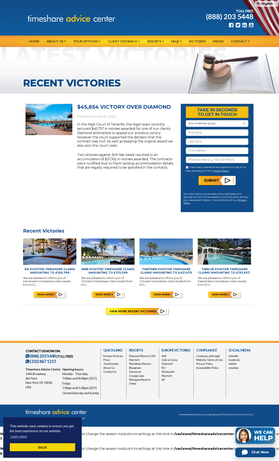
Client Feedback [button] (122, 41)
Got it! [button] (42, 447)
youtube (234, 367)
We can (263, 436)
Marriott (134, 359)
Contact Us (110, 371)
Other (132, 383)
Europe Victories (113, 356)
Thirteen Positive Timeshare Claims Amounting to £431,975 (166, 270)
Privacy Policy (221, 170)
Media (218, 41)
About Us (109, 367)
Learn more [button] (18, 436)
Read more (45, 294)
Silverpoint (168, 371)
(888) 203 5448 (229, 16)
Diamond (167, 363)
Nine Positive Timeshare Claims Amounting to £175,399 (108, 270)
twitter (233, 363)
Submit (211, 180)
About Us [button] (55, 41)
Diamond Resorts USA (142, 356)
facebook (234, 359)
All (163, 379)
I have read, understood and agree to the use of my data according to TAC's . (216, 169)
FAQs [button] (175, 41)
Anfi (164, 356)
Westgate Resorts (140, 379)
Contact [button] (239, 41)
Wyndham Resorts (140, 363)
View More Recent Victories (133, 311)
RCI (164, 367)
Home (34, 41)
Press (106, 359)
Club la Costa (169, 359)
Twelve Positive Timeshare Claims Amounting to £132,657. (224, 270)
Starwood (135, 371)
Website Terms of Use (209, 359)
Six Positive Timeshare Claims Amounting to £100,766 (49, 270)
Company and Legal (208, 356)
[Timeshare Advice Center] (70, 18)
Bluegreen (135, 367)
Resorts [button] (154, 41)
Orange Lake (136, 375)
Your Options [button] (85, 41)
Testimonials (110, 363)
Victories (197, 41)
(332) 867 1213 (42, 361)
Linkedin (233, 356)
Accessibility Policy (207, 367)
